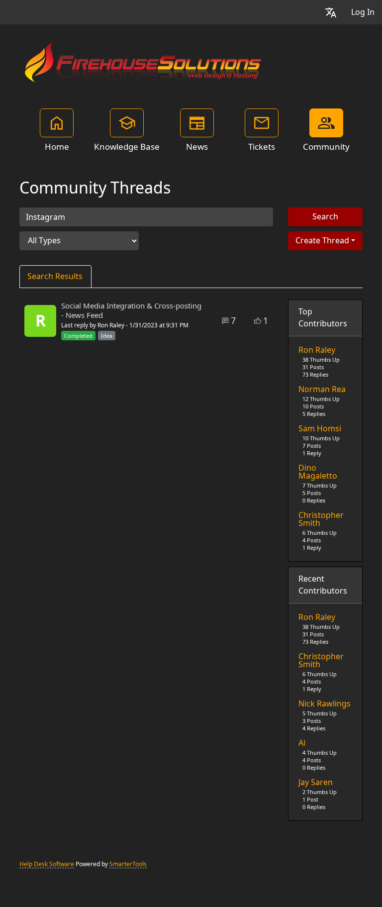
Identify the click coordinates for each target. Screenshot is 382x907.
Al (301, 743)
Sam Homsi (319, 429)
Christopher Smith (321, 519)
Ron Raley (316, 350)
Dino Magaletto (317, 472)
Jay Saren (315, 783)
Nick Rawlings (324, 704)
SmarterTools (128, 864)
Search (325, 216)
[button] (331, 12)
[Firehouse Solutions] (143, 60)
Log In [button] (363, 12)
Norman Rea (322, 390)
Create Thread (322, 240)
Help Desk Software (46, 864)
